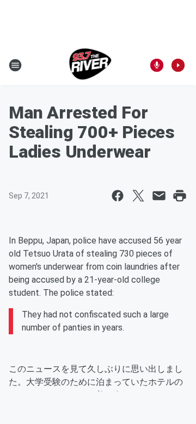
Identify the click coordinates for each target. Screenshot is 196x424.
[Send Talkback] (156, 65)
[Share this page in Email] (159, 195)
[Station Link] (91, 65)
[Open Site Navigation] (15, 65)
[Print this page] (179, 195)
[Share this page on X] (138, 195)
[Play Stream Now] (178, 65)
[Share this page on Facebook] (117, 195)
